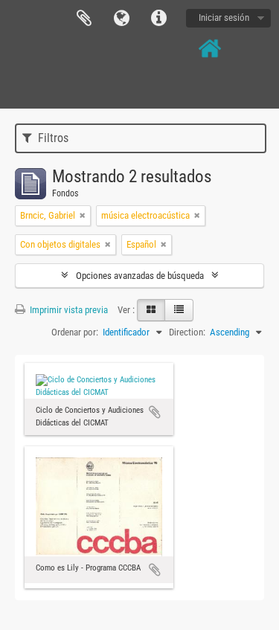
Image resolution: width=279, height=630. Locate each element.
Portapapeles (84, 18)
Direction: (187, 332)
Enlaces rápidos (158, 18)
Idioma (121, 18)
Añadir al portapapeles (154, 412)
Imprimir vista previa (68, 309)
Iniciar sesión (224, 17)
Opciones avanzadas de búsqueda (140, 275)
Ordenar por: (74, 332)
